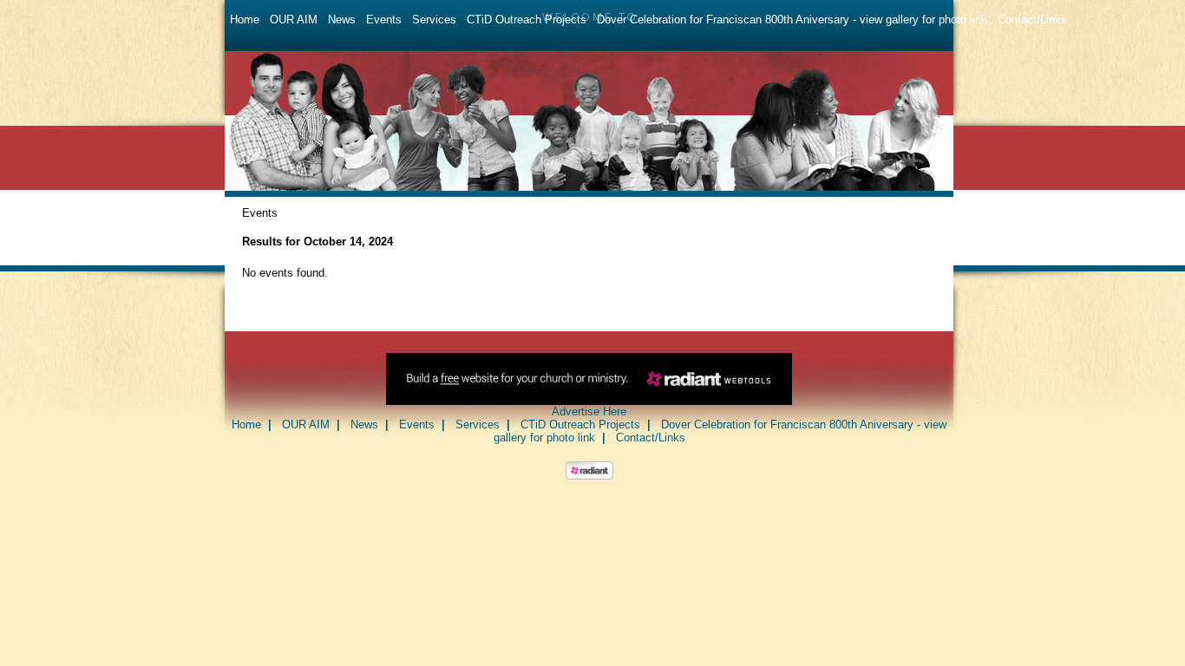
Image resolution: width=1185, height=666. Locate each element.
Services (434, 19)
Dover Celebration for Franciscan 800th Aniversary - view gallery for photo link (792, 19)
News (342, 19)
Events (384, 19)
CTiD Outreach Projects (526, 19)
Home (244, 19)
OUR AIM (294, 19)
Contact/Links (1032, 19)
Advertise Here (589, 411)
